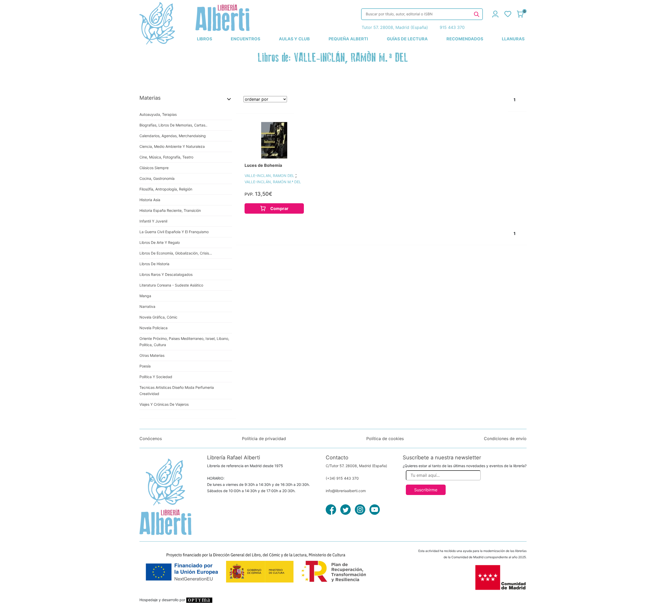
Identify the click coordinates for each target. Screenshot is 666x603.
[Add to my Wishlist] (294, 131)
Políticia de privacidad (264, 438)
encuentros (245, 38)
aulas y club (294, 38)
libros (204, 38)
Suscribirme (425, 489)
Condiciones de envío (505, 438)
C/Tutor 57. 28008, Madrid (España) (356, 466)
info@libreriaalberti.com (346, 490)
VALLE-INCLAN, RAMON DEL (270, 175)
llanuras (513, 38)
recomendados (464, 38)
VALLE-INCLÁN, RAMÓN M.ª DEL (273, 182)
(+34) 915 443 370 (342, 478)
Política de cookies (385, 438)
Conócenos (150, 438)
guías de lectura (407, 38)
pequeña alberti (348, 38)
